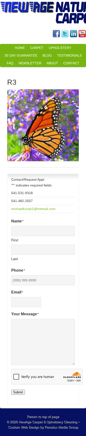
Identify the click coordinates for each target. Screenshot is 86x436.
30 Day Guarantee (21, 55)
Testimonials (69, 55)
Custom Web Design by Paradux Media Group (43, 427)
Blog (47, 55)
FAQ (10, 63)
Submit (18, 392)
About (52, 63)
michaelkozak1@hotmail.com (33, 209)
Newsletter (30, 63)
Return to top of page (43, 416)
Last (14, 259)
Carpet (36, 48)
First (14, 240)
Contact (71, 63)
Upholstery (60, 48)
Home (20, 48)
